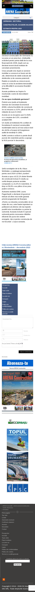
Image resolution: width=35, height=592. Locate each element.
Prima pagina (6, 513)
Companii (5, 299)
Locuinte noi (6, 296)
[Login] (17, 6)
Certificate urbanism (8, 522)
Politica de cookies (8, 309)
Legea (4, 301)
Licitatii (4, 517)
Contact (4, 529)
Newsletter (5, 527)
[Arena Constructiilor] (17, 12)
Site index (17, 512)
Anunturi (4, 524)
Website (26, 339)
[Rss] (4, 579)
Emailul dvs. (27, 335)
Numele (26, 331)
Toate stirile (5, 290)
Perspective (6, 285)
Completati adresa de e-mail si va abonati (17, 558)
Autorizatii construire (8, 520)
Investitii (4, 288)
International (6, 32)
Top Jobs (4, 515)
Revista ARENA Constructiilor (17, 368)
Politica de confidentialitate (7, 305)
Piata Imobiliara (7, 293)
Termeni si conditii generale (7, 312)
